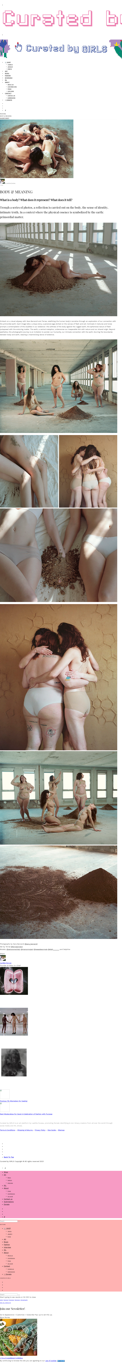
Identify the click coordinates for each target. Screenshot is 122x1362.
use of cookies (50, 1361)
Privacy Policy (40, 1130)
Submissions (9, 1202)
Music (9, 1177)
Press (9, 89)
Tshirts (10, 64)
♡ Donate (8, 100)
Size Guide (52, 1130)
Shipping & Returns (25, 1130)
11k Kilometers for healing (13, 1101)
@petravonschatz (13, 949)
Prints (10, 69)
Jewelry (10, 67)
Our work (10, 1196)
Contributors (12, 86)
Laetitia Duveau (5, 963)
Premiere (11, 1300)
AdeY (2, 1044)
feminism (17, 1300)
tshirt (1, 1300)
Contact (8, 93)
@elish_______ (53, 949)
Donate (6, 1204)
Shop (6, 1172)
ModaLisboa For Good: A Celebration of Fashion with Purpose (26, 1114)
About (7, 82)
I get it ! (61, 1361)
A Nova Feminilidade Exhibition (11, 1358)
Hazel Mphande (8, 1085)
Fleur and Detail (8, 1003)
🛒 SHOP (8, 62)
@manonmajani (27, 949)
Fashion (10, 1180)
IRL (5, 1185)
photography (24, 1300)
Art (2, 185)
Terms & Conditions (7, 1130)
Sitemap (61, 1130)
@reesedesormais (40, 949)
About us (11, 84)
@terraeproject (17, 947)
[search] (19, 1221)
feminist (6, 1300)
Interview (8, 78)
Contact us (11, 95)
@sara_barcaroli (31, 944)
